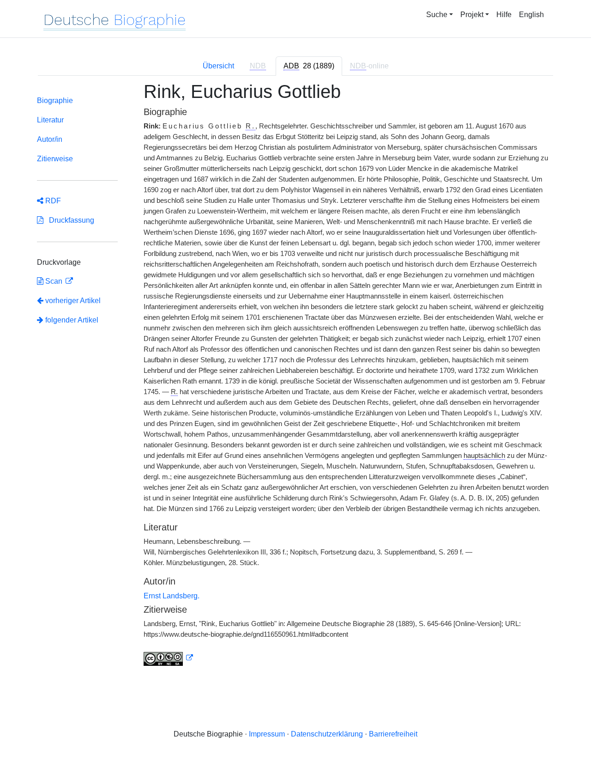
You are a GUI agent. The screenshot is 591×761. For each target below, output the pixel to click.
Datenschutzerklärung (327, 734)
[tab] (309, 66)
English (531, 14)
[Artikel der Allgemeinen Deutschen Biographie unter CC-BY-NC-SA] (168, 658)
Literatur (50, 120)
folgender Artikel (70, 320)
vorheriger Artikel (73, 300)
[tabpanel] (295, 379)
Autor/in (49, 139)
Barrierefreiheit (393, 734)
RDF (52, 201)
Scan (53, 281)
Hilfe (504, 14)
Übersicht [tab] (218, 66)
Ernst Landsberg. (171, 596)
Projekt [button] (471, 14)
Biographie (55, 100)
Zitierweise (55, 159)
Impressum (267, 734)
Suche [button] (436, 14)
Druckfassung (68, 220)
